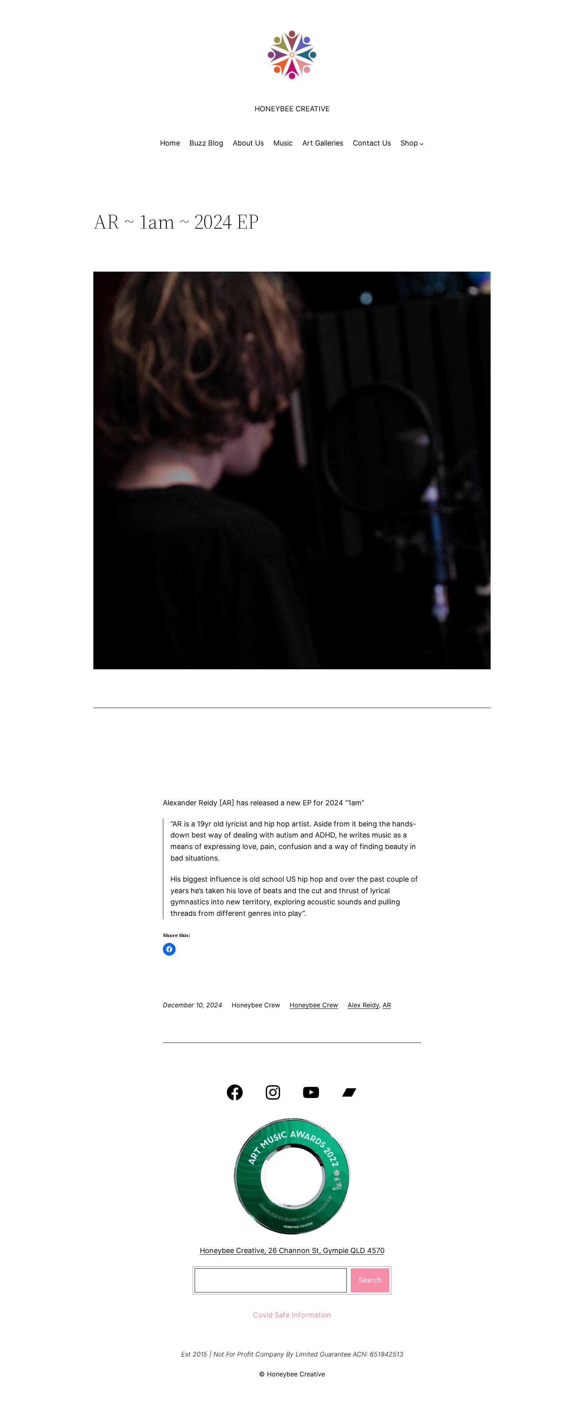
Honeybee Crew (314, 1005)
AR (387, 1005)
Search (370, 1280)
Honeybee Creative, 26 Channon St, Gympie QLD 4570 (292, 1250)
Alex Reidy (363, 1005)
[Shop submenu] (422, 143)
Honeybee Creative (292, 109)
